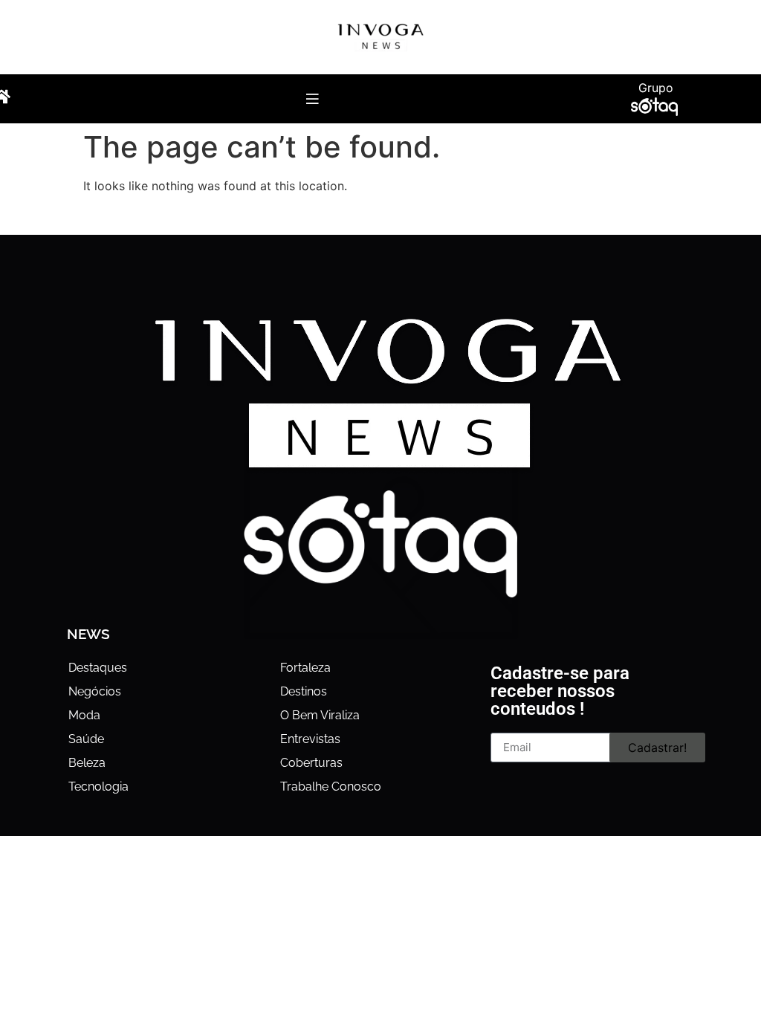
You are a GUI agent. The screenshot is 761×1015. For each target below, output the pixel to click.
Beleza (87, 763)
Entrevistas (310, 739)
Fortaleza (305, 668)
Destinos (303, 691)
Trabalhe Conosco (330, 786)
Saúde (86, 739)
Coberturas (311, 763)
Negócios (94, 691)
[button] (311, 98)
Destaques (97, 668)
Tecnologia (98, 786)
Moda (84, 715)
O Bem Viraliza (320, 715)
